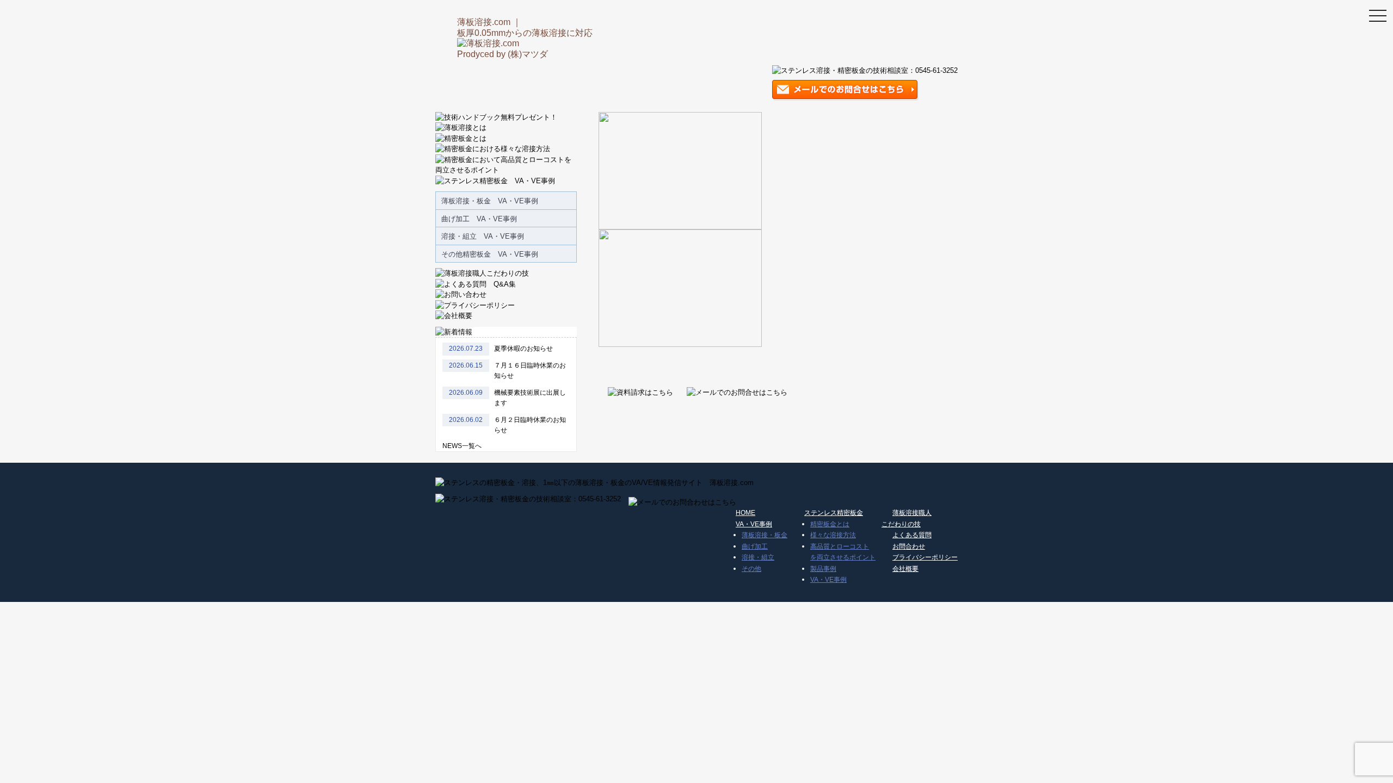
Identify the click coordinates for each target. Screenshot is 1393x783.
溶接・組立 (758, 557)
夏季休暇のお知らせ (523, 348)
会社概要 (905, 569)
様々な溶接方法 (833, 535)
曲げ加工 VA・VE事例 (479, 219)
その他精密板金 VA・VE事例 (489, 254)
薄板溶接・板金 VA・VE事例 (489, 201)
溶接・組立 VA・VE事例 (482, 236)
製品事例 (823, 569)
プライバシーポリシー (925, 557)
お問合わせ (908, 546)
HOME (745, 513)
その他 (751, 569)
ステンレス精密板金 (833, 513)
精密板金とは (829, 524)
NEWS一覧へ (462, 446)
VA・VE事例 (754, 524)
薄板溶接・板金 (764, 535)
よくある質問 (912, 535)
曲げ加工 (755, 546)
